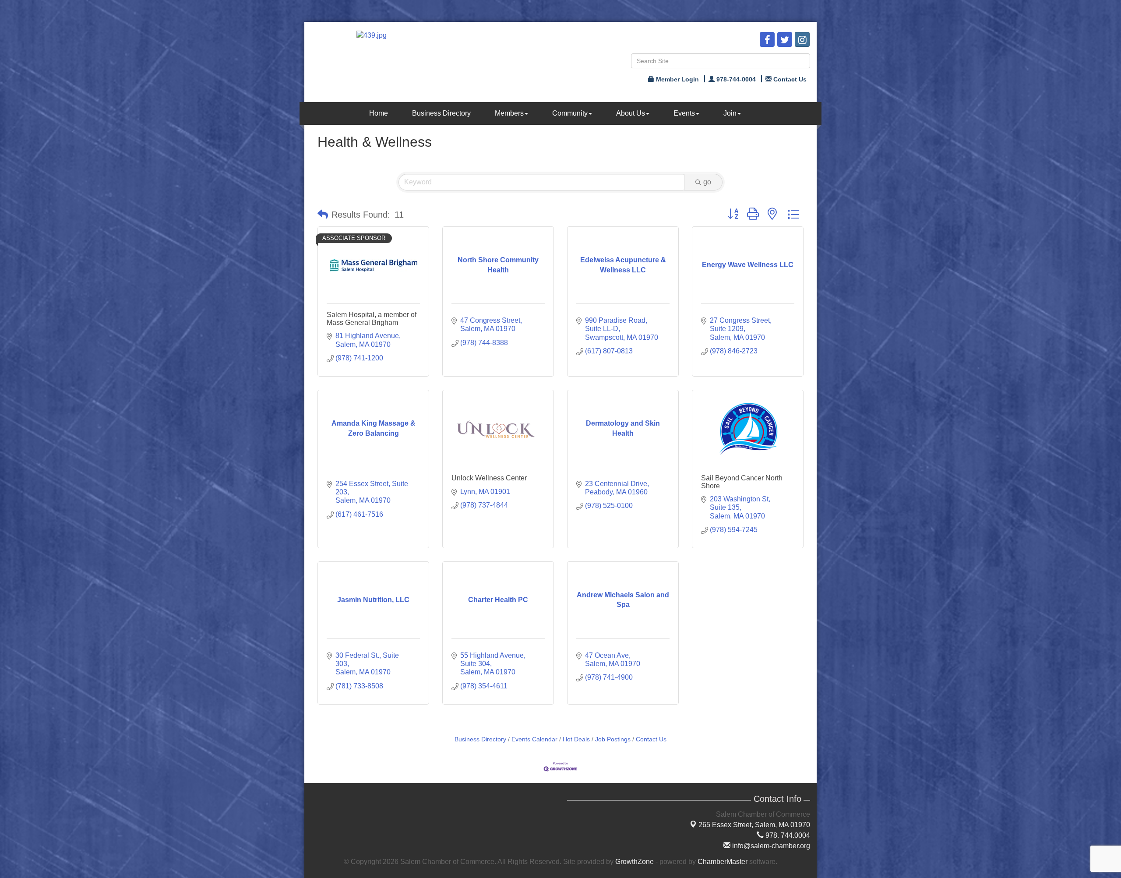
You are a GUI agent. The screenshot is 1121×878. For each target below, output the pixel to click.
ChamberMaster (722, 861)
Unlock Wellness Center (489, 478)
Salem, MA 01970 (754, 825)
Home (378, 113)
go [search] (707, 182)
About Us (630, 113)
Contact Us (651, 739)
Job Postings (613, 739)
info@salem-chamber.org (770, 846)
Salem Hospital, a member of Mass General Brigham (371, 318)
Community (570, 113)
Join (730, 113)
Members (509, 113)
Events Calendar (534, 739)
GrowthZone (634, 861)
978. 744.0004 (787, 835)
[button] (322, 214)
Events (684, 113)
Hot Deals (576, 739)
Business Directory (441, 113)
